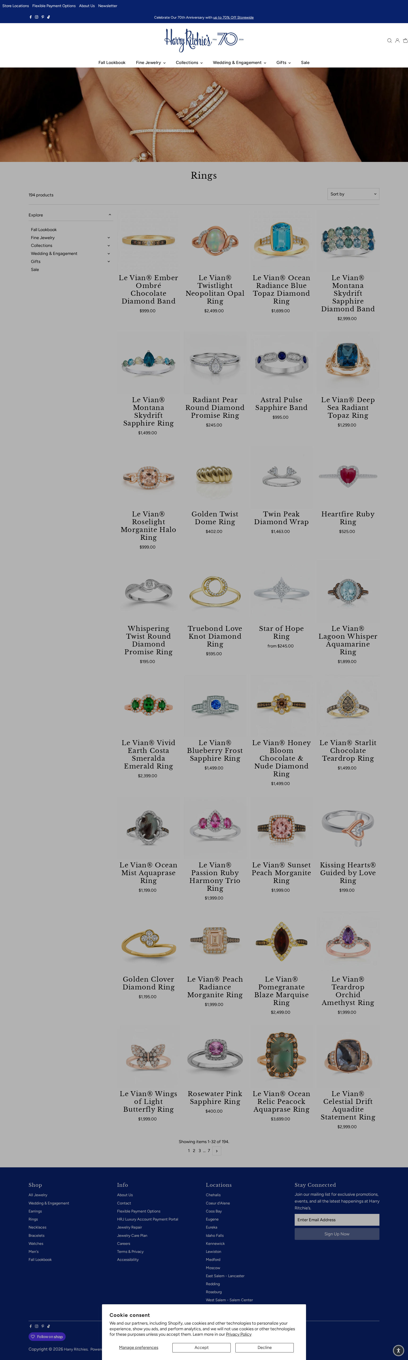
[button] (398, 1350)
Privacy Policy (238, 1334)
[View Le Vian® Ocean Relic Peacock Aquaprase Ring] (281, 1056)
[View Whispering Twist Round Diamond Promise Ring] (148, 591)
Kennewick (215, 1243)
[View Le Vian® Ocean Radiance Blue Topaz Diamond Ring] (281, 240)
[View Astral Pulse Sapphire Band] (281, 362)
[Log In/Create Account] (397, 40)
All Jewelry (38, 1195)
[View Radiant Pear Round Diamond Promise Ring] (215, 362)
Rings (33, 1219)
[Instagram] (36, 17)
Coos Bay (214, 1211)
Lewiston (213, 1251)
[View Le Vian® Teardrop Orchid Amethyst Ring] (348, 942)
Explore (36, 215)
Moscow (213, 1268)
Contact (124, 1203)
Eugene (212, 1219)
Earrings (35, 1211)
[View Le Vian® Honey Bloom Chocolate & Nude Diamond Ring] (281, 706)
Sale (305, 62)
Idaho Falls (215, 1235)
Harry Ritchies (76, 1349)
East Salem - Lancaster (225, 1276)
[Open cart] (405, 40)
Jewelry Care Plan (132, 1235)
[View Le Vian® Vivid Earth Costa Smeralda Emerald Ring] (148, 706)
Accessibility (128, 1259)
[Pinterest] (42, 17)
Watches (36, 1243)
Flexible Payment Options (54, 6)
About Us (87, 6)
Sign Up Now (336, 1234)
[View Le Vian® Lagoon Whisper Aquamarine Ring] (348, 591)
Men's (33, 1251)
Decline (265, 1347)
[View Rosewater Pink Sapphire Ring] (215, 1056)
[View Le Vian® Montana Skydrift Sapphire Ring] (148, 362)
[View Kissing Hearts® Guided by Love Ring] (348, 828)
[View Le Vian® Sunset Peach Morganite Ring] (281, 828)
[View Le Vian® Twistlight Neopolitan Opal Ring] (215, 240)
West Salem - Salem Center (229, 1300)
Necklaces (37, 1227)
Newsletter (107, 6)
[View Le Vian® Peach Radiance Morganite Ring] (215, 942)
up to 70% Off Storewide (233, 17)
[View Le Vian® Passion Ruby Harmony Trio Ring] (215, 828)
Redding (213, 1284)
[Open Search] (389, 40)
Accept (202, 1347)
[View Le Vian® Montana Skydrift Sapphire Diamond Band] (348, 240)
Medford (213, 1259)
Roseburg (214, 1292)
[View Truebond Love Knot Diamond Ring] (215, 591)
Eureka (211, 1227)
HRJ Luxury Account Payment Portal (147, 1219)
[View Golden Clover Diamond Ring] (148, 942)
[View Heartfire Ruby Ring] (348, 477)
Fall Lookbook (112, 62)
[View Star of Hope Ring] (281, 591)
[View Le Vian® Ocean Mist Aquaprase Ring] (148, 828)
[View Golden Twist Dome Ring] (215, 477)
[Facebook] (31, 17)
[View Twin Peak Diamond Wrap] (281, 477)
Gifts (282, 62)
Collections (187, 62)
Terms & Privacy (130, 1251)
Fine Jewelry (149, 62)
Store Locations (15, 6)
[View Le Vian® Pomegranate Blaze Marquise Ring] (281, 942)
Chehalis (213, 1195)
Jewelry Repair (129, 1227)
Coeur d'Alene (218, 1203)
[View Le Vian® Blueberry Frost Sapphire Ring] (215, 706)
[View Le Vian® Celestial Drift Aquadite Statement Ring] (348, 1056)
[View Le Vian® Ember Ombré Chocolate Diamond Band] (148, 240)
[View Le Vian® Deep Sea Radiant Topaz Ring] (348, 362)
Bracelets (36, 1235)
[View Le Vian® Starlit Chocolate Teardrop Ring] (348, 706)
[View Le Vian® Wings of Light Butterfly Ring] (148, 1056)
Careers (123, 1243)
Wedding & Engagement (238, 62)
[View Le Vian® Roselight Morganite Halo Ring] (148, 477)
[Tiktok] (48, 17)
